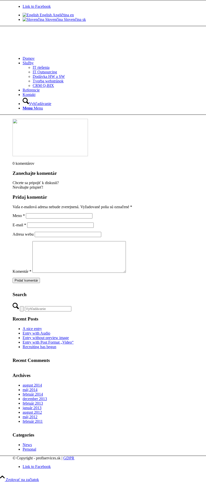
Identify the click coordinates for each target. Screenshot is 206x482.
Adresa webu (23, 234)
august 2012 (32, 412)
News (27, 445)
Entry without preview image (46, 338)
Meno (19, 215)
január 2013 (32, 408)
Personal (29, 449)
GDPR (68, 458)
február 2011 (33, 421)
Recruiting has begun (39, 347)
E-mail (19, 225)
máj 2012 (30, 417)
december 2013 (35, 399)
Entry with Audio (36, 333)
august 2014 (32, 385)
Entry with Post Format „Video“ (48, 342)
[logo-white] (50, 50)
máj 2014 (30, 390)
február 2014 (33, 394)
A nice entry (32, 329)
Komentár (22, 271)
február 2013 (33, 403)
